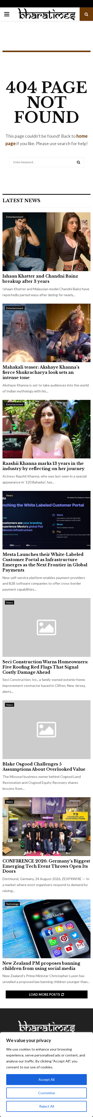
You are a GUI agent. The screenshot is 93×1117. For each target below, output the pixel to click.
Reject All (46, 1106)
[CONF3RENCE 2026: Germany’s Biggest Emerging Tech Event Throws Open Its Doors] (46, 826)
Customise (46, 1093)
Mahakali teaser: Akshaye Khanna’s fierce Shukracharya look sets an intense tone (40, 372)
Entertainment (14, 216)
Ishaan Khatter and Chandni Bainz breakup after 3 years (40, 279)
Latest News (21, 200)
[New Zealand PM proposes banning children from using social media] (46, 928)
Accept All (46, 1079)
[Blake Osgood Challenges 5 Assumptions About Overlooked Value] (46, 729)
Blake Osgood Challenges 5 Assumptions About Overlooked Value (43, 767)
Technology (12, 903)
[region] (46, 1074)
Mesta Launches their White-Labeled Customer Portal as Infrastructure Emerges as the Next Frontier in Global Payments (44, 562)
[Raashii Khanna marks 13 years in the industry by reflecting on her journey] (46, 429)
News (9, 495)
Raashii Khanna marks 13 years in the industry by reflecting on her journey (43, 466)
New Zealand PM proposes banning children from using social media (41, 966)
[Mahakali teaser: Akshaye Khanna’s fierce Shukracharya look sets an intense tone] (46, 333)
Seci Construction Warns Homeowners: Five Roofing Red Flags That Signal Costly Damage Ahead (45, 667)
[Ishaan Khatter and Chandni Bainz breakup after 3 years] (46, 241)
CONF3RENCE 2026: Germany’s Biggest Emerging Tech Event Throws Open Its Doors (46, 866)
